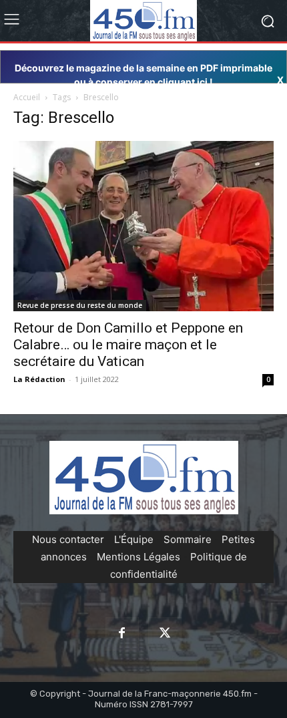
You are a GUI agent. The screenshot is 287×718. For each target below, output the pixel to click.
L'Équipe (134, 539)
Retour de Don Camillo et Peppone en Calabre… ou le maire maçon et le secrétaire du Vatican (128, 344)
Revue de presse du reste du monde (79, 305)
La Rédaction (39, 379)
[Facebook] (122, 634)
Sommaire (188, 539)
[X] (165, 634)
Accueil (26, 97)
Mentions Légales (138, 556)
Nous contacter (68, 539)
